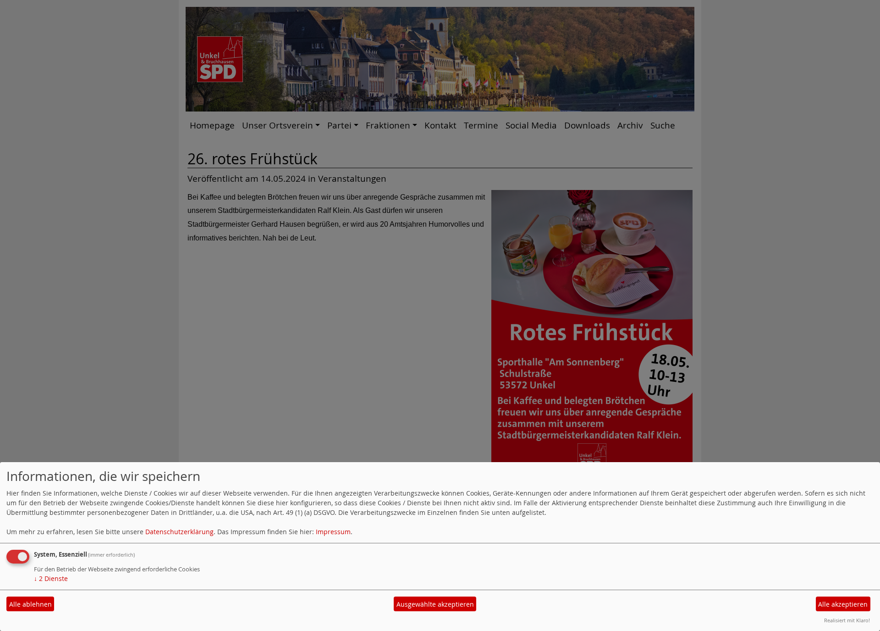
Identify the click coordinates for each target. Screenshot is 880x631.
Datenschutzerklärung (179, 531)
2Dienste (51, 578)
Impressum (333, 531)
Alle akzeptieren (843, 604)
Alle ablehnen (30, 604)
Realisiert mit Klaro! (847, 620)
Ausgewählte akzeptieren (435, 604)
